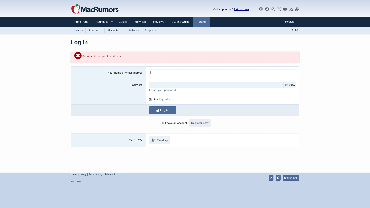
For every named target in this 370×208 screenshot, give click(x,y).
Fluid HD (81, 181)
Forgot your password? (163, 89)
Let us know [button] (241, 9)
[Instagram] (273, 9)
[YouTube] (285, 9)
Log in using (135, 139)
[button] (100, 21)
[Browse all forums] (292, 30)
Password (136, 84)
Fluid (73, 181)
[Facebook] (267, 9)
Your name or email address (125, 72)
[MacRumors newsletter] (297, 9)
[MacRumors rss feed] (291, 9)
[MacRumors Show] (261, 9)
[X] (279, 9)
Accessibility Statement (101, 174)
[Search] (296, 30)
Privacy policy (79, 174)
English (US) (291, 177)
